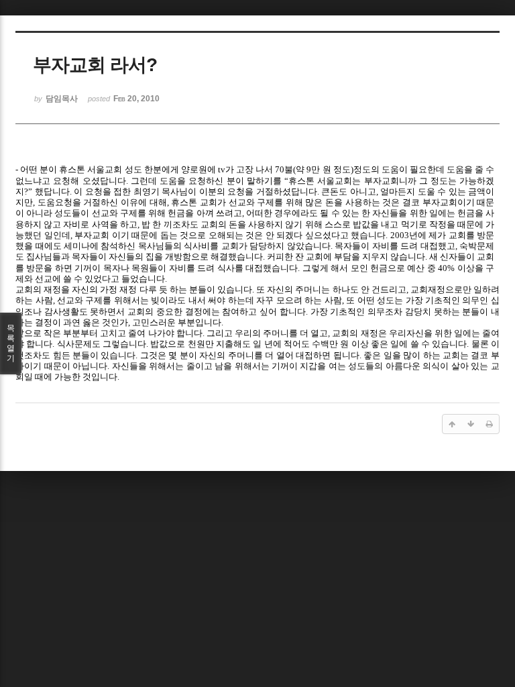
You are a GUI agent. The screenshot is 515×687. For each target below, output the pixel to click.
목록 (11, 343)
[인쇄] (489, 424)
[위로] (452, 424)
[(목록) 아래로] (470, 424)
